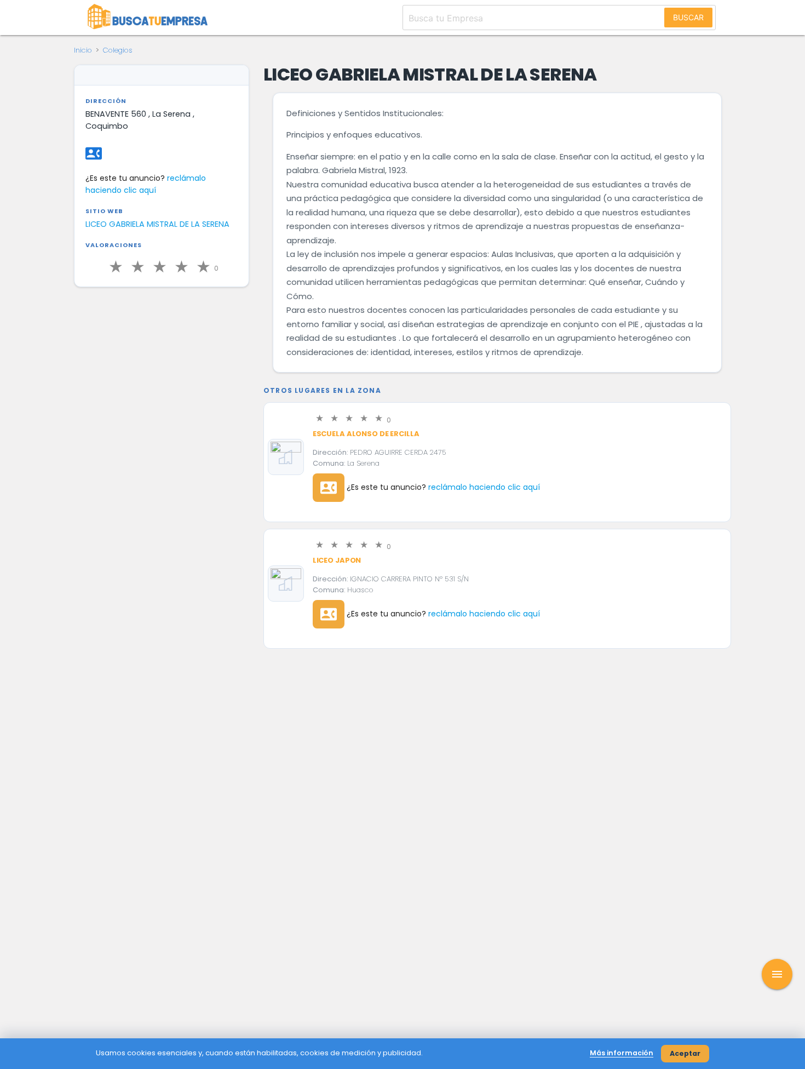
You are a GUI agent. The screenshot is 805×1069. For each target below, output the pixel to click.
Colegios (118, 50)
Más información (621, 1052)
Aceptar (685, 1053)
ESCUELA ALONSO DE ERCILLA (366, 433)
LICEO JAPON (337, 560)
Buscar (688, 17)
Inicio (83, 50)
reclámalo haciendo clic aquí (484, 487)
